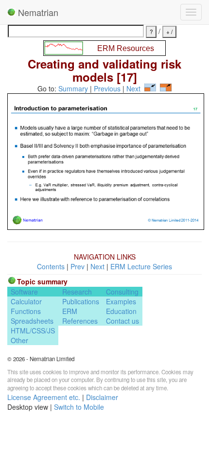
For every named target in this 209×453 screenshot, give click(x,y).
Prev (77, 266)
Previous (107, 88)
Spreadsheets (32, 321)
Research (77, 291)
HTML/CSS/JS (33, 330)
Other (19, 340)
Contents (51, 266)
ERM (69, 311)
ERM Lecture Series (141, 266)
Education (121, 311)
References (80, 321)
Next (133, 88)
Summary (73, 88)
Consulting (122, 291)
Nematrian (37, 12)
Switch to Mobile (79, 407)
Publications (80, 301)
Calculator (26, 301)
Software (24, 291)
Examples (121, 301)
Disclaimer (102, 397)
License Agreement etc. (43, 397)
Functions (26, 311)
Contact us (122, 321)
